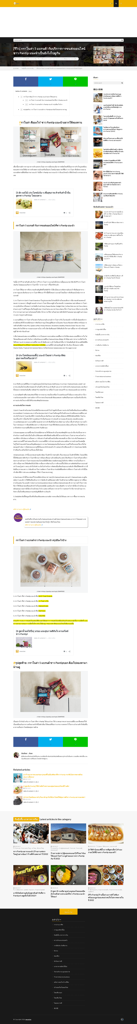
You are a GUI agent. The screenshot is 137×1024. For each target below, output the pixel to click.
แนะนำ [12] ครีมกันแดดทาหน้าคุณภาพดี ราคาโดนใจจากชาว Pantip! (112, 184)
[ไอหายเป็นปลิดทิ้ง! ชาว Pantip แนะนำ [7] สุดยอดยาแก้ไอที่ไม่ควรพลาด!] (97, 119)
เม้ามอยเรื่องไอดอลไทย (102, 387)
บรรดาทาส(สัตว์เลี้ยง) (102, 366)
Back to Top (68, 912)
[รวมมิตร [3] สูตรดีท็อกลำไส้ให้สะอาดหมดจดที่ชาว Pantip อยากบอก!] (97, 164)
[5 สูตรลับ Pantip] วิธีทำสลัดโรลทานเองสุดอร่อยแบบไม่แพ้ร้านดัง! (46, 786)
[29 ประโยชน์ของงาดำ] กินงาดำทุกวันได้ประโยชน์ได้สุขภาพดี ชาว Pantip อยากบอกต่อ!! (54, 797)
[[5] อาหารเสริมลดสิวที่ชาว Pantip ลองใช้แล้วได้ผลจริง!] (97, 197)
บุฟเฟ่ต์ (26, 889)
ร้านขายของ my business (103, 376)
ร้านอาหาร (31, 889)
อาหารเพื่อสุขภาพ (65, 58)
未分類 (97, 408)
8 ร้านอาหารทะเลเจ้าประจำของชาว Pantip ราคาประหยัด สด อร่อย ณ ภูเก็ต (114, 299)
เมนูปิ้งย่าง (91, 891)
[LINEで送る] (75, 82)
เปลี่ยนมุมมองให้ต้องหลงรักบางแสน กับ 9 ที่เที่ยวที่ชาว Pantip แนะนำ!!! (113, 256)
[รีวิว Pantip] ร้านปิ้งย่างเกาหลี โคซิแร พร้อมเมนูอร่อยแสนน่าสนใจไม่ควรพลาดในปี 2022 (106, 897)
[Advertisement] (68, 22)
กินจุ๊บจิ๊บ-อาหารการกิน (31, 58)
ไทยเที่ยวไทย (99, 397)
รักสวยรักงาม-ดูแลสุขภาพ (103, 371)
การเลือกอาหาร (44, 58)
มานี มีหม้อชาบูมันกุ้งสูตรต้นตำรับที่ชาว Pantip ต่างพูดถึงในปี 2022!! (29, 894)
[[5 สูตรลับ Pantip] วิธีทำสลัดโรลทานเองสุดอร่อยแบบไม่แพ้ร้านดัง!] (17, 789)
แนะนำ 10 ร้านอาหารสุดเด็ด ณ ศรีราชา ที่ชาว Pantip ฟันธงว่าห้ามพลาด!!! (113, 214)
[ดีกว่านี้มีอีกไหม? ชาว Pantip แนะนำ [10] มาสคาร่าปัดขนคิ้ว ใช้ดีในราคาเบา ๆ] (97, 175)
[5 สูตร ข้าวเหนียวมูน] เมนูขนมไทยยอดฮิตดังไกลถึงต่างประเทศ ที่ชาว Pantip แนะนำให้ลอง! (68, 894)
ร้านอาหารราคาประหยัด (115, 889)
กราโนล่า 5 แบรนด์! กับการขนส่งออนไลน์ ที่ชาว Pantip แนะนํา (47, 100)
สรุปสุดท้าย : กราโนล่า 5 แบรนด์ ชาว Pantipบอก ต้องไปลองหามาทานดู (44, 109)
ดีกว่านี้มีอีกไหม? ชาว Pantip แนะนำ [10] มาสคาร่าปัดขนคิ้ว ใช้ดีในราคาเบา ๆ (113, 173)
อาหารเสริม (74, 58)
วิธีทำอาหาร (106, 846)
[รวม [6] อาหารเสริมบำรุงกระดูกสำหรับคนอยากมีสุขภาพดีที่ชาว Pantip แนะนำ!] (97, 97)
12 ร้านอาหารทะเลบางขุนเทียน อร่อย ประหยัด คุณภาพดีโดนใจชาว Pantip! (113, 235)
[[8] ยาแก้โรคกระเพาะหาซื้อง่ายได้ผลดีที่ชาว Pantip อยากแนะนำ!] (97, 142)
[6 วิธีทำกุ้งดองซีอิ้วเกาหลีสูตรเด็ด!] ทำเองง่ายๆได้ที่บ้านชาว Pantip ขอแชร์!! (105, 850)
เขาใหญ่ (34, 848)
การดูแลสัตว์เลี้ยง (100, 329)
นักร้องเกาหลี (99, 361)
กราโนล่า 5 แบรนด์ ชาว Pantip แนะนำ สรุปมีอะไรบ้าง (44, 104)
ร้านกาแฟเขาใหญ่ (26, 848)
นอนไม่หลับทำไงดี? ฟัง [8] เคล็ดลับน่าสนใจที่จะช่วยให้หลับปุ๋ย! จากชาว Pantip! (113, 107)
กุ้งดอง (100, 846)
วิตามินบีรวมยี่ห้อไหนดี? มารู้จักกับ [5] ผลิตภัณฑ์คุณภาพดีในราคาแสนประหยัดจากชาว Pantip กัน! (113, 151)
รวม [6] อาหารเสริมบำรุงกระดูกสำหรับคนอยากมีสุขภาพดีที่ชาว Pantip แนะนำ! (112, 96)
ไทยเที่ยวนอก (99, 392)
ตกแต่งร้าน (55, 848)
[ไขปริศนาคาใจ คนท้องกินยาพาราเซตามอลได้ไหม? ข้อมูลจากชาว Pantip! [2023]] (97, 130)
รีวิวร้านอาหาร (93, 889)
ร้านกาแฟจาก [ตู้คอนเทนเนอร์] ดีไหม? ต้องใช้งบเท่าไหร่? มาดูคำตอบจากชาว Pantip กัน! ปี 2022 (68, 856)
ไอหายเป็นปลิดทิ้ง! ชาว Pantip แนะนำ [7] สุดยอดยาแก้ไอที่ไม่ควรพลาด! (113, 118)
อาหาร (50, 58)
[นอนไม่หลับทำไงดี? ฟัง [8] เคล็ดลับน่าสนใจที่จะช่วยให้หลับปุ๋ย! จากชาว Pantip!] (97, 108)
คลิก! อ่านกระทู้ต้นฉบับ (21, 509)
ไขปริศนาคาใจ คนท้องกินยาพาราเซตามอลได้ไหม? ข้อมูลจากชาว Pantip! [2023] (112, 129)
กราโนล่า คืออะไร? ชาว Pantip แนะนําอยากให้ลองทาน (39, 97)
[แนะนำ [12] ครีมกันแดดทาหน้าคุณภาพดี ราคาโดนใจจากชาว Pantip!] (97, 186)
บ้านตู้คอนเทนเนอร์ (64, 848)
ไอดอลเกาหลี (99, 402)
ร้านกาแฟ (17, 848)
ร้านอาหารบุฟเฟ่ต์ (40, 889)
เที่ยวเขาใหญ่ (40, 848)
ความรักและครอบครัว (102, 340)
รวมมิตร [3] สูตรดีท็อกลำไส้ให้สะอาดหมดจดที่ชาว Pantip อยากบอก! (112, 162)
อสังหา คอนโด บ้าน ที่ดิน (102, 382)
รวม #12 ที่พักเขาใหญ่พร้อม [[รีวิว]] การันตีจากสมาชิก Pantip (112, 288)
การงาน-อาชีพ (99, 324)
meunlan (28, 1019)
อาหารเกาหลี (113, 846)
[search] (122, 40)
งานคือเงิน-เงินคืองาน (102, 345)
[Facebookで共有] (25, 82)
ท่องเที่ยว (98, 355)
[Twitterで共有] (50, 82)
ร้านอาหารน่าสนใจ (103, 889)
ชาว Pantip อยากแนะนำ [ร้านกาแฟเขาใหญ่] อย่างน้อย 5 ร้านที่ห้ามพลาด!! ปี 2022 (30, 852)
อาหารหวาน (56, 58)
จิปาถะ (97, 350)
